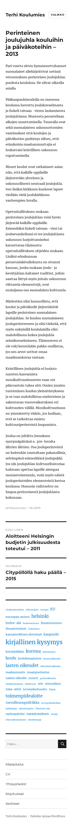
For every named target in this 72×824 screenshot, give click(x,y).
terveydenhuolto (35, 689)
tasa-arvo (13, 689)
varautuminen (37, 714)
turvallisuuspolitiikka (22, 702)
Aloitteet (13, 804)
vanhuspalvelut (15, 713)
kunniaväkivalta (51, 658)
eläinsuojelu (32, 609)
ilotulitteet (34, 629)
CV (8, 774)
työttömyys (11, 708)
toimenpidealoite (24, 696)
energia (44, 609)
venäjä (54, 714)
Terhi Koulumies (25, 15)
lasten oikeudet (22, 665)
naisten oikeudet (16, 678)
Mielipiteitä (14, 764)
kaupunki (51, 634)
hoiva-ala (13, 623)
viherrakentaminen (16, 719)
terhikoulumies (16, 507)
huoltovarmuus (31, 623)
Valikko (57, 14)
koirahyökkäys (15, 651)
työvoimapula (26, 708)
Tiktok (52, 689)
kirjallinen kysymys (34, 642)
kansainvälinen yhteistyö (24, 634)
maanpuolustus (38, 672)
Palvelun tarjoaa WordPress (47, 816)
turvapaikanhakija (50, 703)
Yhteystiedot (16, 784)
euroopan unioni (18, 617)
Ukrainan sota (42, 708)
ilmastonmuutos (51, 623)
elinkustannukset (15, 609)
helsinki (40, 616)
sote (40, 683)
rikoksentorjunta (14, 684)
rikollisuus (30, 684)
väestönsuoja (34, 719)
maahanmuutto (15, 672)
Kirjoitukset (15, 794)
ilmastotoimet (16, 628)
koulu (11, 658)
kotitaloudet (49, 652)
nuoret (33, 678)
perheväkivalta (48, 678)
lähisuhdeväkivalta (50, 666)
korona (33, 651)
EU (52, 609)
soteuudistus (53, 683)
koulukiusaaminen (30, 658)
